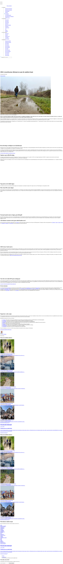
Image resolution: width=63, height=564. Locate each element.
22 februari (3, 322)
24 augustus (4, 324)
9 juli (3, 323)
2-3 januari (3, 319)
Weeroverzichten (2, 75)
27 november (4, 326)
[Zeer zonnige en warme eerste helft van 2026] (7, 419)
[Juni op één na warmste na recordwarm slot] (7, 402)
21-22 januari (4, 321)
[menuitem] (32, 12)
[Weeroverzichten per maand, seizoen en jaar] (7, 369)
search (2, 57)
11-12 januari (4, 320)
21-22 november (4, 325)
